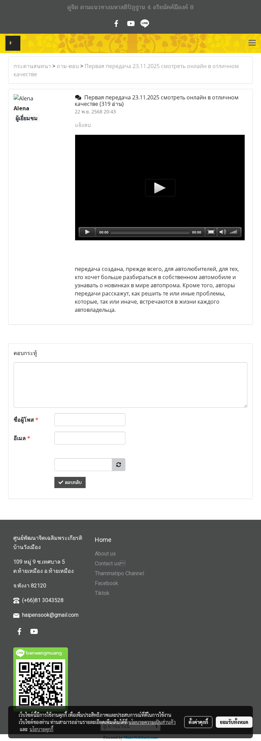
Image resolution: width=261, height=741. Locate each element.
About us (105, 553)
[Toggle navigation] (252, 43)
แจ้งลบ (83, 125)
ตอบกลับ (72, 482)
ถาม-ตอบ (68, 66)
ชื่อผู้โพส (26, 419)
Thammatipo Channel (119, 573)
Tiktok (102, 593)
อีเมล (22, 438)
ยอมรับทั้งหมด (234, 722)
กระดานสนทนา (32, 66)
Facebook (106, 583)
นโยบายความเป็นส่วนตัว (152, 722)
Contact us (110, 563)
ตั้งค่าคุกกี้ (198, 722)
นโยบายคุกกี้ (41, 729)
